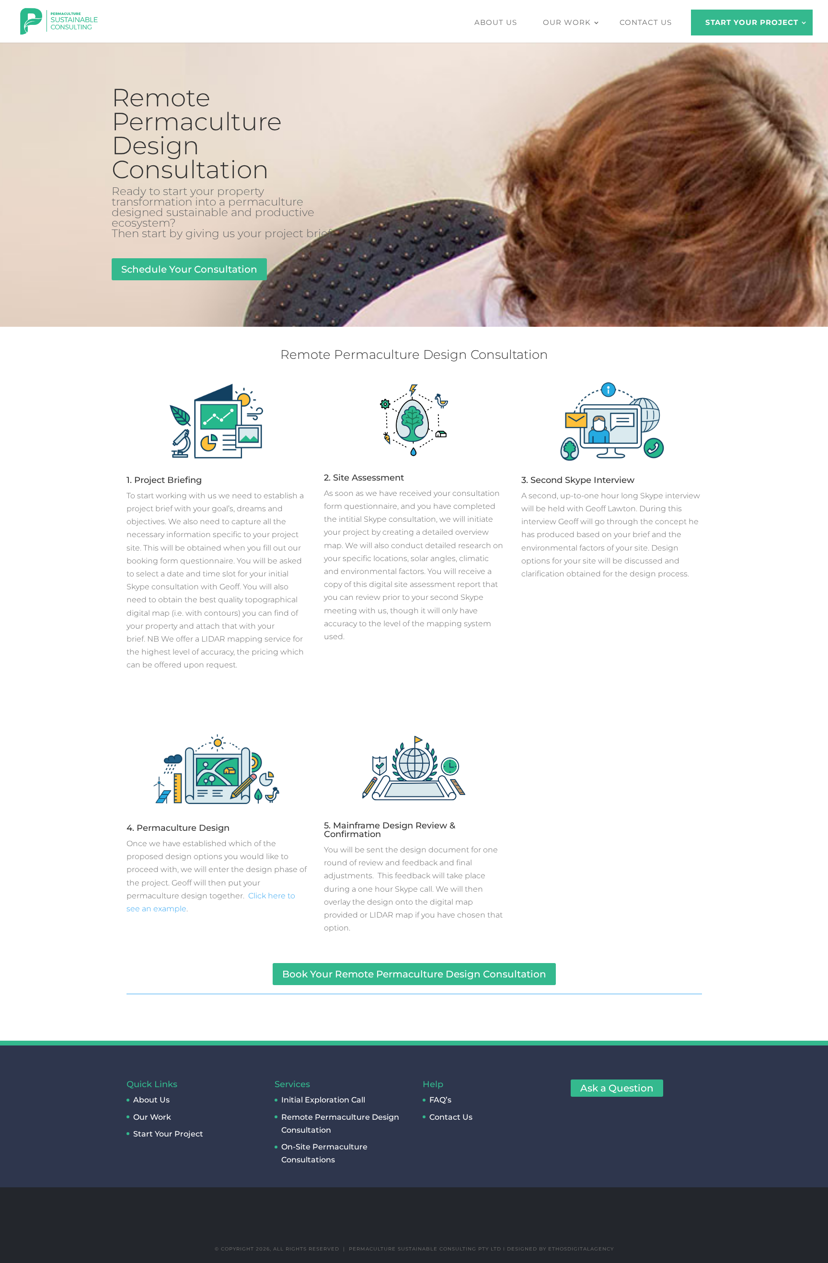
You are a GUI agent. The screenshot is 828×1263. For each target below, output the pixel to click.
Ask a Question (617, 1088)
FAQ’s (440, 1099)
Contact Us (646, 22)
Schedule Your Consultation (189, 269)
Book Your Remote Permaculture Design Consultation (414, 974)
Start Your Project (751, 22)
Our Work (567, 22)
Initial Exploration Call (323, 1099)
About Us (495, 22)
